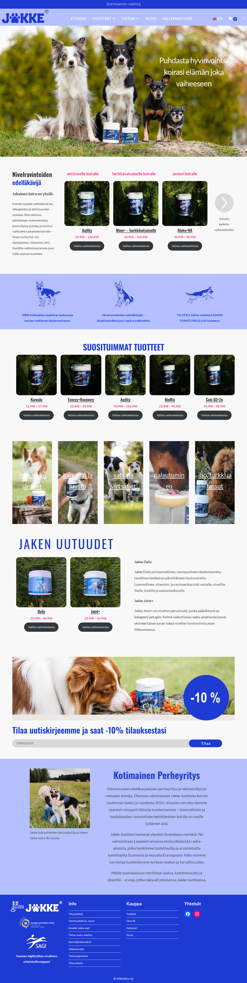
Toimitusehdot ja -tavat (81, 920)
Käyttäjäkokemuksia (80, 941)
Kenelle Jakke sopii (79, 928)
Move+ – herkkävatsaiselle (136, 230)
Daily (41, 611)
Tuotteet (131, 914)
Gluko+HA (185, 230)
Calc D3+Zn (214, 399)
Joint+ (95, 611)
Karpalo (36, 399)
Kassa (129, 935)
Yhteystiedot (76, 963)
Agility (87, 230)
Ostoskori (131, 928)
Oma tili (130, 920)
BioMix (170, 399)
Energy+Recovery (81, 399)
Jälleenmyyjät (76, 949)
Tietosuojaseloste (78, 956)
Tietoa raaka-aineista (80, 935)
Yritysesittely (76, 914)
